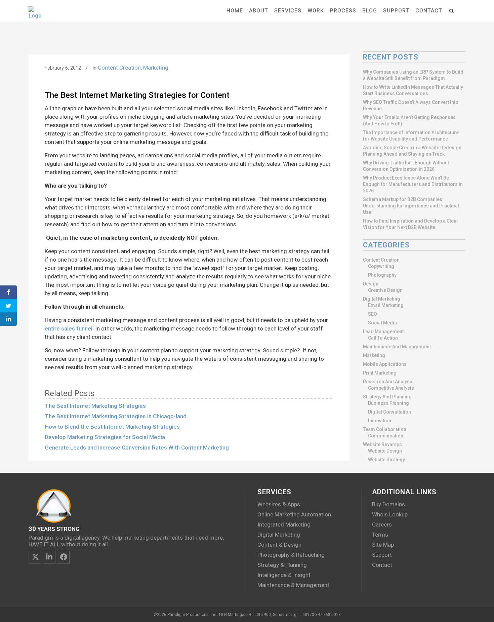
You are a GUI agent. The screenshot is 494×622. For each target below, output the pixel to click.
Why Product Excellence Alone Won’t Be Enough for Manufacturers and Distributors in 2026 (413, 184)
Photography (382, 275)
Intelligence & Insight (284, 575)
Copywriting (381, 266)
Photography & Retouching (291, 554)
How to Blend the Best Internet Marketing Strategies (112, 426)
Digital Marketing (381, 299)
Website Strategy (386, 459)
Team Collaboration (384, 429)
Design (370, 283)
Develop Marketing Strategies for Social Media (105, 437)
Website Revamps (382, 444)
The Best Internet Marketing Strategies (95, 405)
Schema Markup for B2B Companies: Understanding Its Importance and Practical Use (411, 206)
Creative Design (385, 290)
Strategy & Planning (282, 564)
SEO (372, 314)
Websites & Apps (278, 504)
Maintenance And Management (397, 346)
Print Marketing (380, 373)
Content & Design (279, 544)
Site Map (383, 544)
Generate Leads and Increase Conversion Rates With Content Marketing (137, 447)
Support (382, 554)
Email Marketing (386, 305)
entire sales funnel (68, 328)
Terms (380, 534)
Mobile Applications (385, 364)
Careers (382, 524)
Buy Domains (388, 504)
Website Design (385, 451)
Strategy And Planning (387, 396)
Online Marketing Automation (294, 514)
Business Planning (388, 403)
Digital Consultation (389, 412)
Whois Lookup (390, 514)
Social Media (382, 322)
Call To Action (383, 338)
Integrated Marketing (284, 524)
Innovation (379, 420)
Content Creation (119, 67)
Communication (385, 435)
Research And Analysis (388, 381)
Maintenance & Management (293, 585)
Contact (382, 564)
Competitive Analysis (391, 388)
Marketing (155, 67)
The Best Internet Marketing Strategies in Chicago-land (116, 416)
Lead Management (383, 331)
